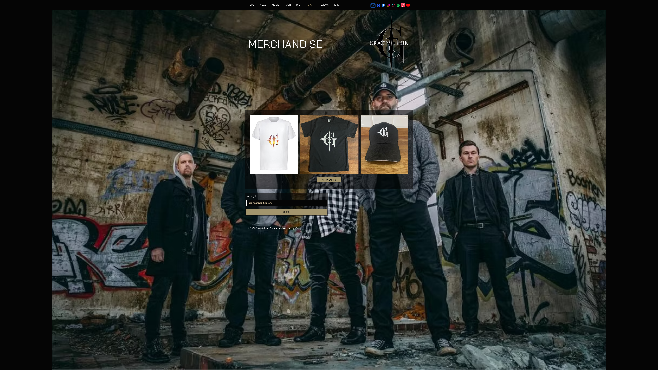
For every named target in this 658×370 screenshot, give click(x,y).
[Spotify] (398, 5)
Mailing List (252, 196)
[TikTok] (393, 5)
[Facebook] (383, 5)
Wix (296, 228)
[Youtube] (408, 5)
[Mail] (373, 5)
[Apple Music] (403, 5)
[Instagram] (388, 5)
